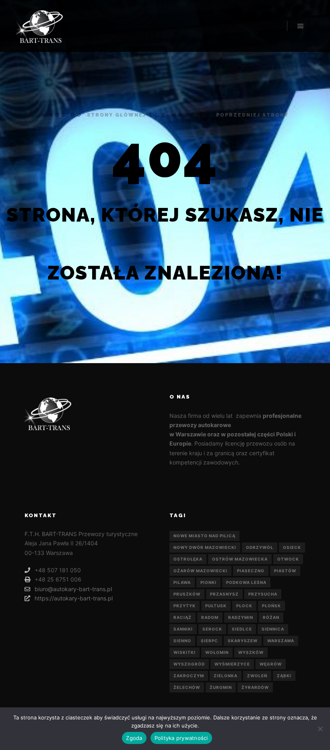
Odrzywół (259, 547)
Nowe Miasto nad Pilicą (204, 535)
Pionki (208, 582)
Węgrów (271, 664)
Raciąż (182, 617)
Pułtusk (216, 605)
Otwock (288, 559)
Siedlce (242, 629)
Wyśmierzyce (232, 664)
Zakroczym (188, 675)
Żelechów (186, 687)
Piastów (285, 570)
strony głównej (116, 115)
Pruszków (186, 594)
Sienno (182, 640)
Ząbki (284, 675)
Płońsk (271, 605)
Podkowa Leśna (246, 582)
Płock (244, 605)
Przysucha (262, 594)
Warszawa (280, 640)
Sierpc (209, 640)
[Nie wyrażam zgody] (320, 729)
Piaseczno (250, 570)
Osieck (292, 547)
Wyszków (251, 652)
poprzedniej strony (252, 115)
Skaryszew (243, 640)
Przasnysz (224, 594)
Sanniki (183, 629)
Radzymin (240, 617)
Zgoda (134, 738)
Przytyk (184, 605)
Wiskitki (184, 652)
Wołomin (217, 652)
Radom (210, 617)
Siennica (273, 629)
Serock (212, 629)
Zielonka (225, 675)
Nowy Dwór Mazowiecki (204, 547)
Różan (271, 617)
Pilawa (182, 582)
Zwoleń (257, 675)
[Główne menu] (300, 26)
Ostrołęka (187, 559)
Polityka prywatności (181, 738)
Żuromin (221, 687)
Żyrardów (255, 687)
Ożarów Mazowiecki (200, 570)
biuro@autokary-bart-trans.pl (73, 589)
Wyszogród (189, 664)
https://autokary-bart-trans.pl (74, 598)
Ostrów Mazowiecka (240, 559)
